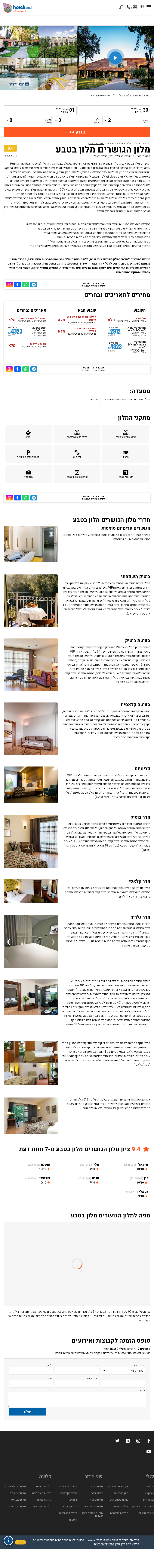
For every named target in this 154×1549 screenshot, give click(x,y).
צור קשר (149, 1493)
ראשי (147, 96)
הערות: (143, 1390)
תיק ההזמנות (121, 1493)
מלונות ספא (96, 1500)
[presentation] (53, 601)
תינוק (48, 121)
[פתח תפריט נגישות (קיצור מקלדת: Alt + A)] (8, 1540)
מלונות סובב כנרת (41, 1493)
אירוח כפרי (97, 1493)
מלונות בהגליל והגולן (130, 96)
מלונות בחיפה (43, 1500)
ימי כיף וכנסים (69, 1507)
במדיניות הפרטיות (104, 1544)
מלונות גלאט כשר (93, 1507)
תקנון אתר (148, 1500)
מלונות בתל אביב (42, 1507)
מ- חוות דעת (10, 155)
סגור (20, 1542)
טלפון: (50, 1365)
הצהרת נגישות (146, 1513)
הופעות (73, 1520)
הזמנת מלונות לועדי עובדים (92, 1514)
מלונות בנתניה (18, 1500)
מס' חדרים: (47, 1378)
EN (142, 7)
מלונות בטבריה (18, 1493)
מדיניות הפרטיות (119, 1513)
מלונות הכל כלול (68, 1486)
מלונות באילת (43, 1486)
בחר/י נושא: (139, 1365)
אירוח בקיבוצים (68, 1493)
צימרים (73, 1500)
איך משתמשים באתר (116, 1486)
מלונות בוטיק (96, 1486)
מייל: (142, 1378)
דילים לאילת (121, 1507)
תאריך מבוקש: (92, 1378)
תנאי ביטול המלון (96, 143)
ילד (97, 121)
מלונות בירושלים (17, 1507)
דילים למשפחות (68, 1513)
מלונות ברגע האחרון (143, 1507)
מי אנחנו (149, 1486)
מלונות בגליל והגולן (15, 1486)
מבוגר (145, 121)
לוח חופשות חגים (119, 1500)
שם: (97, 1365)
